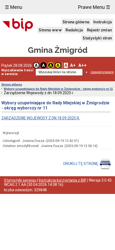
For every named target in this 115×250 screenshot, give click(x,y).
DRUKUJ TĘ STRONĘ (81, 163)
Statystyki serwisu (20, 180)
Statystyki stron (97, 38)
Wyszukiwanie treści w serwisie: (17, 72)
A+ (73, 65)
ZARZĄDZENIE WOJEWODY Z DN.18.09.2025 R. (40, 118)
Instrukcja (102, 22)
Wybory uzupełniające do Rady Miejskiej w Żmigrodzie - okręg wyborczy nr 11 (58, 88)
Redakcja (74, 30)
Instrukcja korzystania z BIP (62, 180)
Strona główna (76, 22)
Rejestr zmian (99, 30)
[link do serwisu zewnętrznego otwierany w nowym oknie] (17, 25)
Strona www (50, 30)
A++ (82, 65)
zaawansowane (102, 72)
